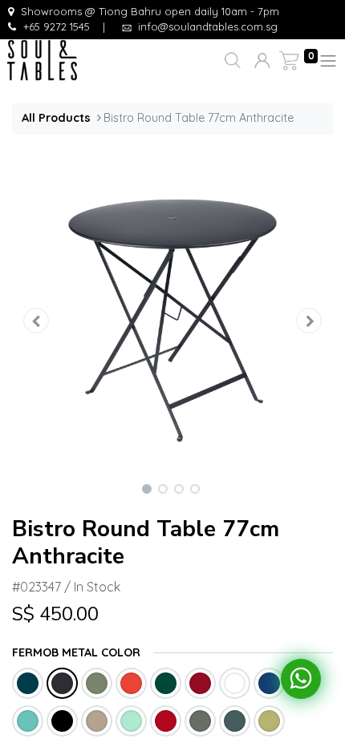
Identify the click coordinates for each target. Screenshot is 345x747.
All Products (56, 118)
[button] (231, 61)
